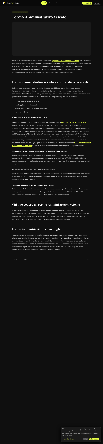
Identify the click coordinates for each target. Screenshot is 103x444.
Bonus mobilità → (85, 260)
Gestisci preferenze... (69, 439)
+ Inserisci (87, 3)
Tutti (44, 3)
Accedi (97, 3)
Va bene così (93, 439)
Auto (50, 3)
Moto (57, 3)
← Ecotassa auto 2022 (19, 260)
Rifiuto (85, 439)
